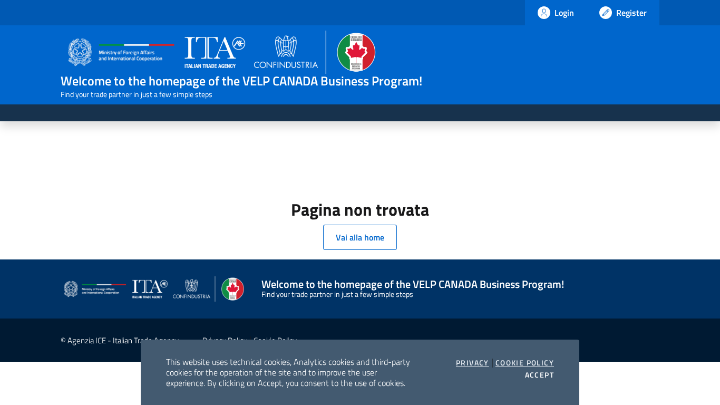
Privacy (472, 363)
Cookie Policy (524, 363)
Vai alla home (360, 237)
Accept (539, 375)
